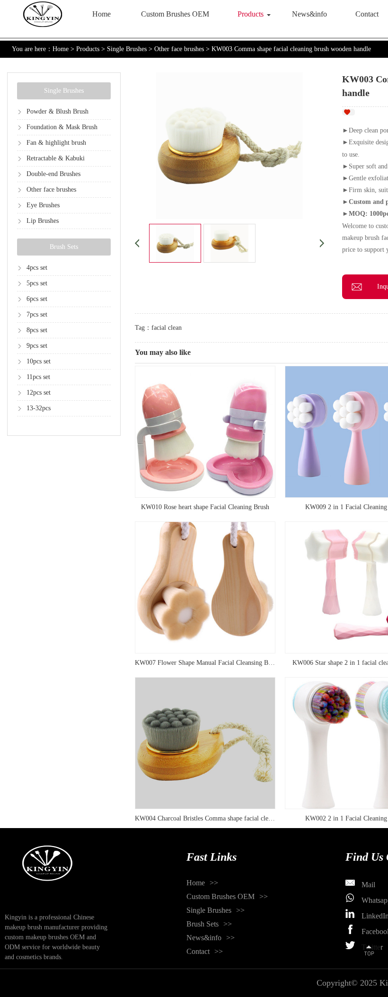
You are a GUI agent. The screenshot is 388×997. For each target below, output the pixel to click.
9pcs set (36, 345)
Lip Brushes (42, 220)
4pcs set (36, 267)
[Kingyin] (42, 14)
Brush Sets (64, 246)
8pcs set (36, 330)
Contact (198, 951)
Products (251, 14)
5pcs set (36, 283)
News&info (309, 14)
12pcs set (38, 392)
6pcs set (36, 298)
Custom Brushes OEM (175, 14)
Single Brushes (127, 49)
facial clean (166, 327)
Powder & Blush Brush (57, 111)
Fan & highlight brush (56, 142)
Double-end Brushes (53, 173)
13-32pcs (38, 408)
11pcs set (38, 376)
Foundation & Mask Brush (61, 127)
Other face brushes (179, 49)
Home (101, 14)
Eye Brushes (43, 205)
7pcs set (36, 314)
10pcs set (38, 361)
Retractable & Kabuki (55, 158)
